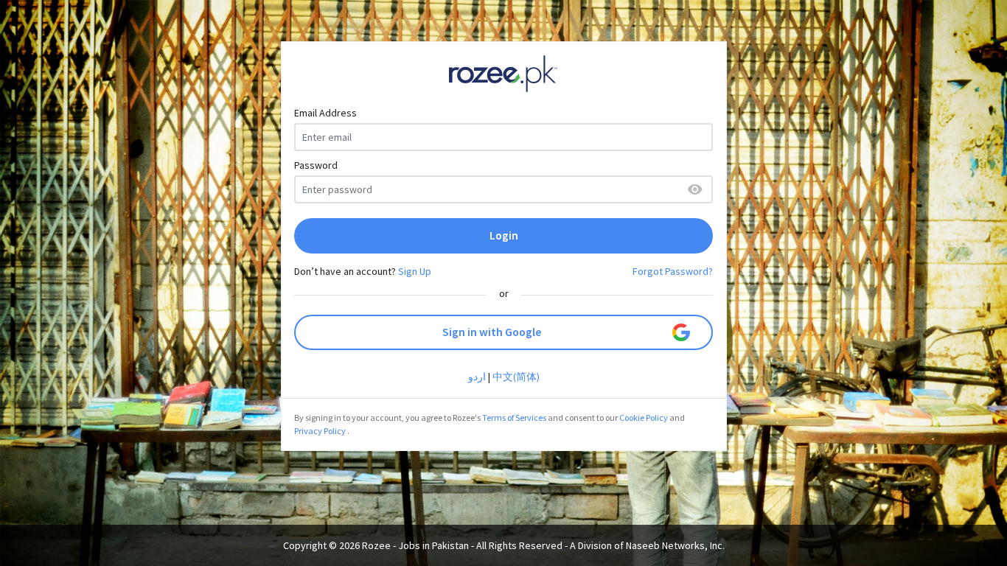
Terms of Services (514, 417)
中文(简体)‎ (516, 376)
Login (503, 235)
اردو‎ (477, 376)
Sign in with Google (491, 332)
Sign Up (414, 271)
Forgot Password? (673, 271)
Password (316, 165)
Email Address (325, 112)
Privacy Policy (320, 430)
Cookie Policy (643, 417)
